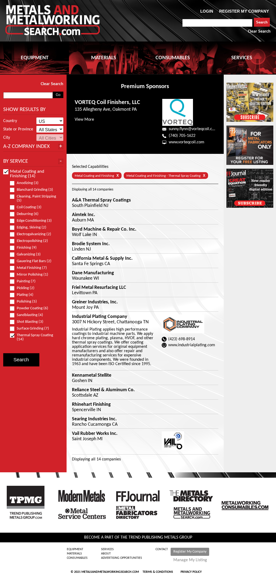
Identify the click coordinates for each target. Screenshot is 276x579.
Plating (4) (25, 295)
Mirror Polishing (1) (32, 275)
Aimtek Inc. (83, 215)
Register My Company (189, 552)
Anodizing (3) (28, 183)
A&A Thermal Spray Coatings (101, 200)
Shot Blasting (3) (30, 322)
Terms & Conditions (158, 572)
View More (84, 119)
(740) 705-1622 (182, 136)
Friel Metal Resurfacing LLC (99, 287)
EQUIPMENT (35, 58)
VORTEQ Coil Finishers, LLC (107, 102)
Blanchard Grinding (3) (35, 190)
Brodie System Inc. (91, 244)
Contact (162, 549)
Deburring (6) (28, 214)
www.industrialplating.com (191, 345)
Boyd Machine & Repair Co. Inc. (104, 229)
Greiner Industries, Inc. (95, 302)
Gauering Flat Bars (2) (34, 261)
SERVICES (241, 58)
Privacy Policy (191, 572)
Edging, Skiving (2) (31, 228)
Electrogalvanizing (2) (34, 234)
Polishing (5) (27, 302)
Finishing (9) (27, 248)
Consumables (77, 558)
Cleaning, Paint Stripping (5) (36, 199)
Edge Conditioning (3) (34, 221)
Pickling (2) (25, 288)
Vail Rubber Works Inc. (95, 433)
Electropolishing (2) (32, 241)
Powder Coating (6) (32, 308)
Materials (74, 553)
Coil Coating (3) (29, 207)
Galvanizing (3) (29, 254)
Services (107, 549)
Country (10, 121)
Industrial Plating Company (99, 316)
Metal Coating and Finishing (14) (27, 173)
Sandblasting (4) (30, 315)
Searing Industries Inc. (94, 419)
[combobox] (217, 23)
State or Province (18, 129)
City (6, 138)
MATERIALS (103, 58)
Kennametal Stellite (91, 375)
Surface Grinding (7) (33, 329)
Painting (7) (26, 281)
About (106, 553)
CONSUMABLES (173, 58)
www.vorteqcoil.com (186, 142)
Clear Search (259, 31)
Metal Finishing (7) (32, 268)
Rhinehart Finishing (91, 404)
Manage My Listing (190, 560)
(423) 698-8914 (181, 339)
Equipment (75, 549)
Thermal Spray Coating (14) (35, 337)
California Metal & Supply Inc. (102, 258)
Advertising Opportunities (121, 558)
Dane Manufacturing (93, 273)
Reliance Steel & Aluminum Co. (103, 390)
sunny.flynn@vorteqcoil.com (193, 129)
